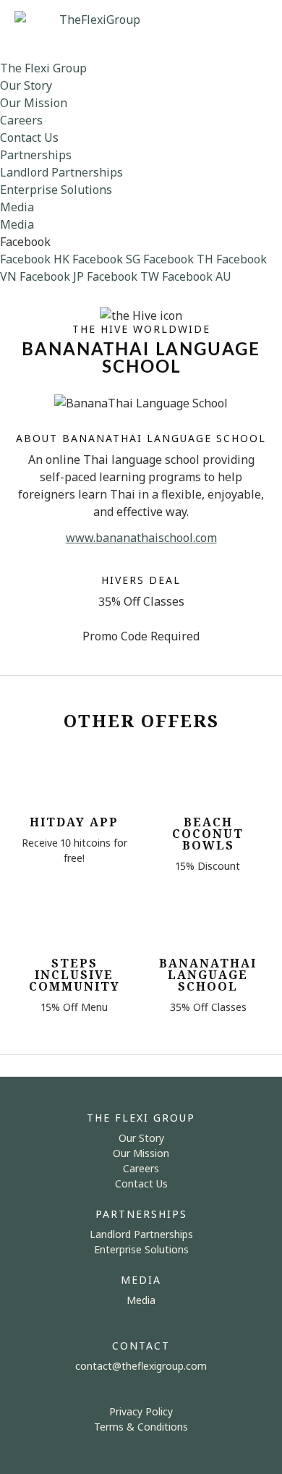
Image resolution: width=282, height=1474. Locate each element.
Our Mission (33, 103)
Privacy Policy (141, 1411)
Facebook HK (34, 259)
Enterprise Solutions (56, 190)
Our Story (26, 85)
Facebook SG (106, 259)
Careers (21, 120)
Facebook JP (52, 276)
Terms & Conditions (141, 1426)
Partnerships (36, 155)
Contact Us (29, 137)
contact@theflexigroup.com (141, 1366)
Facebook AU (196, 276)
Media (17, 207)
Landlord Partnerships (61, 172)
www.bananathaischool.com (141, 538)
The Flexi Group (43, 68)
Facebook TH (178, 259)
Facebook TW (123, 276)
